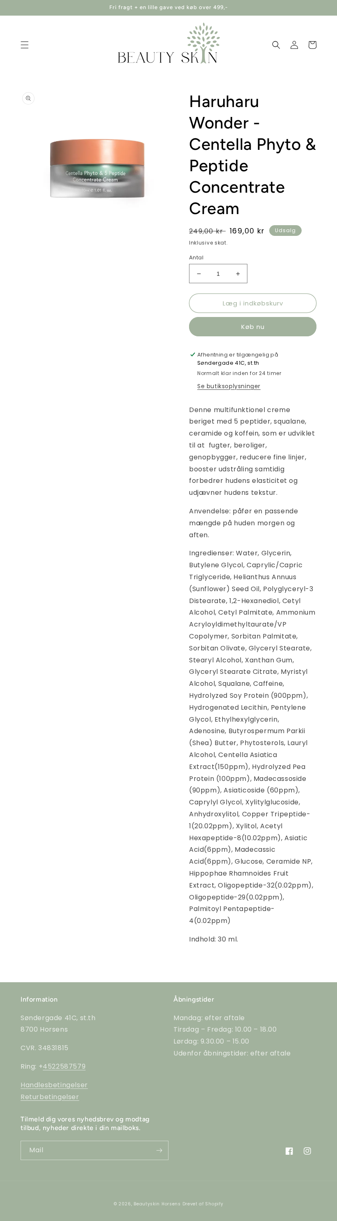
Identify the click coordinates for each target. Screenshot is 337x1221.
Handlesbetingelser (54, 1085)
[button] (25, 45)
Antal (196, 257)
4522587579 (64, 1066)
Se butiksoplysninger (229, 386)
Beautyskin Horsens (157, 1204)
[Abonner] (159, 1150)
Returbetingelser (50, 1097)
